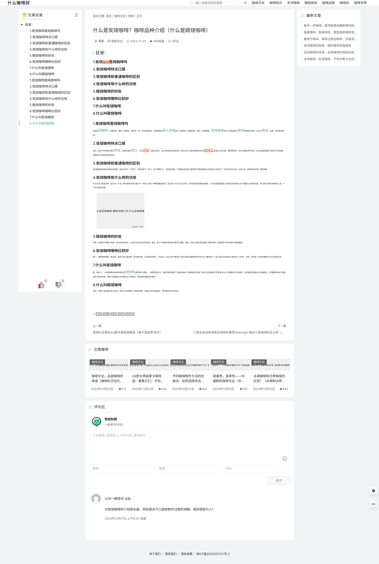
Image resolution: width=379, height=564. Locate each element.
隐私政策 (187, 554)
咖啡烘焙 (310, 3)
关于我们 (155, 554)
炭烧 (214, 130)
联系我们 (171, 554)
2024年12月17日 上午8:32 (122, 518)
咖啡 (131, 16)
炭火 (166, 130)
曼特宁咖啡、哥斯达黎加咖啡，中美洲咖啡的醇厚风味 (339, 39)
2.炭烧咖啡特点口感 (44, 37)
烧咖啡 (103, 130)
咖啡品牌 (328, 3)
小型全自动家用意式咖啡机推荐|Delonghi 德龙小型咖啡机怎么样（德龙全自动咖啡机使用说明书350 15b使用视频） (239, 332)
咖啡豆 (209, 150)
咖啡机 (344, 3)
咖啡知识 (275, 3)
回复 (143, 518)
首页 (109, 16)
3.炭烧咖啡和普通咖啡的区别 (50, 43)
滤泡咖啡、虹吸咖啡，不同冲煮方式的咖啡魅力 (335, 59)
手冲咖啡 (293, 3)
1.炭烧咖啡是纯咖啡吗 (45, 31)
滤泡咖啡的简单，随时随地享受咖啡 (327, 45)
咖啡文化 (258, 3)
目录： (29, 25)
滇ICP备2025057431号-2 (213, 554)
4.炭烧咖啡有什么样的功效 (48, 49)
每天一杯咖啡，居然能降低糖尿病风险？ (330, 25)
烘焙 (172, 130)
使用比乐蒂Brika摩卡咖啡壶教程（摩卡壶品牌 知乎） (128, 332)
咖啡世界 (360, 3)
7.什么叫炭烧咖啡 (42, 68)
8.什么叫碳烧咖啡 (42, 74)
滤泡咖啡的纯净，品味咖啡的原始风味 (329, 52)
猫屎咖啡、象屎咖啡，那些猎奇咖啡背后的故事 (335, 32)
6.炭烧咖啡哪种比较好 (45, 62)
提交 (279, 480)
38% (373, 504)
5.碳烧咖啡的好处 (42, 55)
